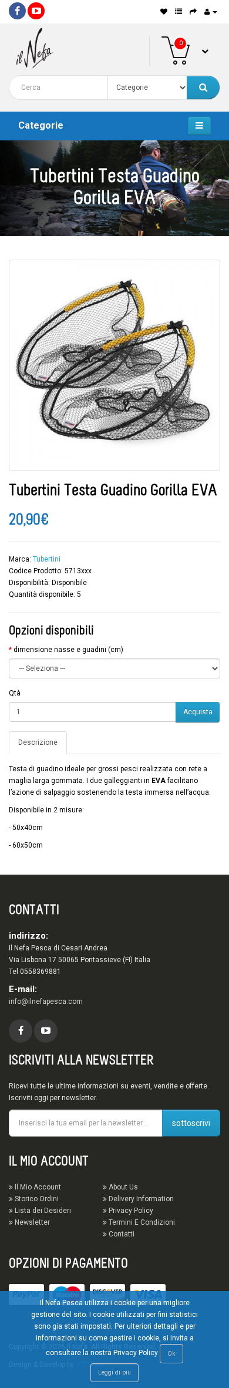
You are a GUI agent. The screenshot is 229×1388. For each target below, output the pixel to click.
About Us (122, 1187)
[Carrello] (193, 12)
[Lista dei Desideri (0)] (163, 12)
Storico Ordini (36, 1199)
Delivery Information (140, 1199)
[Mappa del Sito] (178, 12)
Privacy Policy (130, 1210)
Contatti (120, 1234)
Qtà (15, 693)
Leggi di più (114, 1372)
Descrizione (38, 742)
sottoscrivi (191, 1123)
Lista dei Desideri (42, 1210)
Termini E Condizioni (141, 1222)
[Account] (210, 12)
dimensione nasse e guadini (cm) (68, 650)
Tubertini (46, 559)
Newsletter (31, 1222)
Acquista (198, 712)
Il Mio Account (37, 1187)
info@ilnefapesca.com (46, 1001)
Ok (171, 1353)
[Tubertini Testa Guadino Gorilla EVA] (114, 365)
